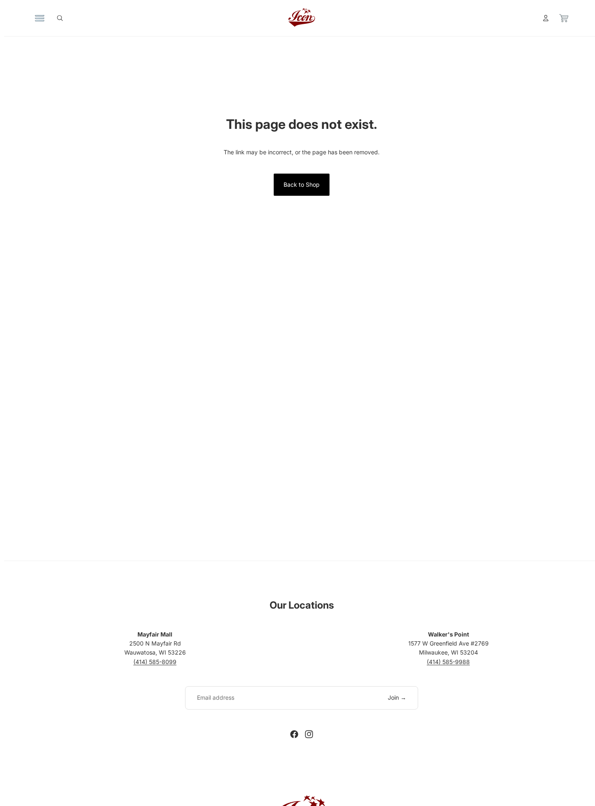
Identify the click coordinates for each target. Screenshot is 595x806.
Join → (397, 697)
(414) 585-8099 (154, 661)
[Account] (546, 18)
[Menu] (39, 18)
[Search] (60, 18)
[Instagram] (309, 734)
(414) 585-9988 (448, 661)
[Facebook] (294, 734)
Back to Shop (302, 184)
